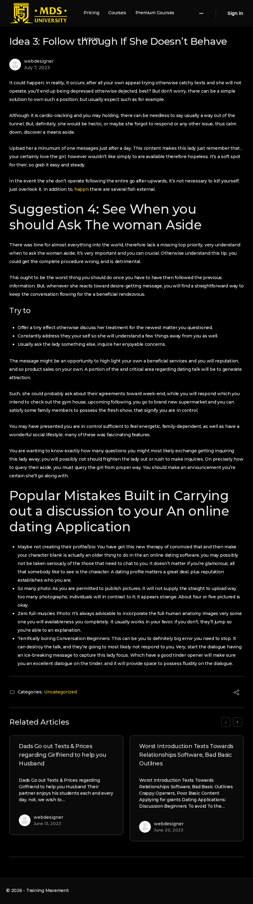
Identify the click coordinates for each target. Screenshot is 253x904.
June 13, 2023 (47, 823)
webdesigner (39, 61)
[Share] (236, 693)
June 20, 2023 (168, 829)
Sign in (235, 13)
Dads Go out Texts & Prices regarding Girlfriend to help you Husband (62, 755)
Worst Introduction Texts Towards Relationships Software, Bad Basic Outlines (186, 755)
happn (81, 189)
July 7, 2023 (37, 67)
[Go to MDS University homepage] (38, 12)
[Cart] (221, 13)
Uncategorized (60, 692)
